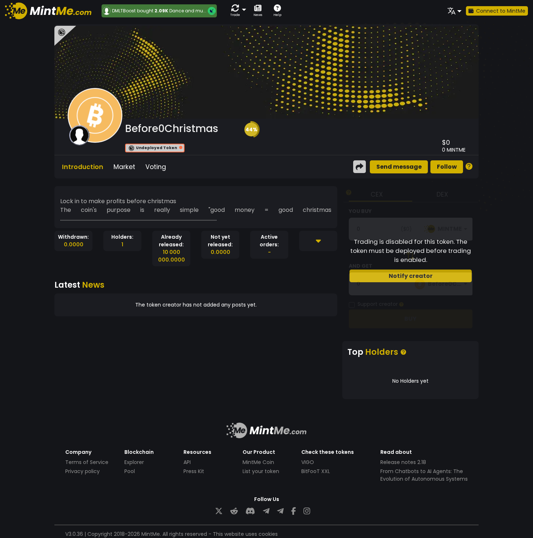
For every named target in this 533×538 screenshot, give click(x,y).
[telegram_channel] (280, 511)
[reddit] (234, 511)
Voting (155, 167)
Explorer (134, 462)
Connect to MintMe (500, 11)
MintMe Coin (258, 462)
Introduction (82, 167)
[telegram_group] (266, 511)
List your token (261, 471)
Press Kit (193, 471)
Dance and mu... (187, 11)
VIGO (307, 462)
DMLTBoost (124, 11)
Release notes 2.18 (403, 462)
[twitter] (219, 511)
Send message (399, 167)
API (187, 462)
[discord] (250, 511)
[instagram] (306, 511)
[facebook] (293, 511)
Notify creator (411, 276)
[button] (237, 10)
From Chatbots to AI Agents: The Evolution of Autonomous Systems (424, 475)
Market (124, 167)
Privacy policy (82, 471)
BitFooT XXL (315, 471)
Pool (129, 471)
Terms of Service (86, 462)
